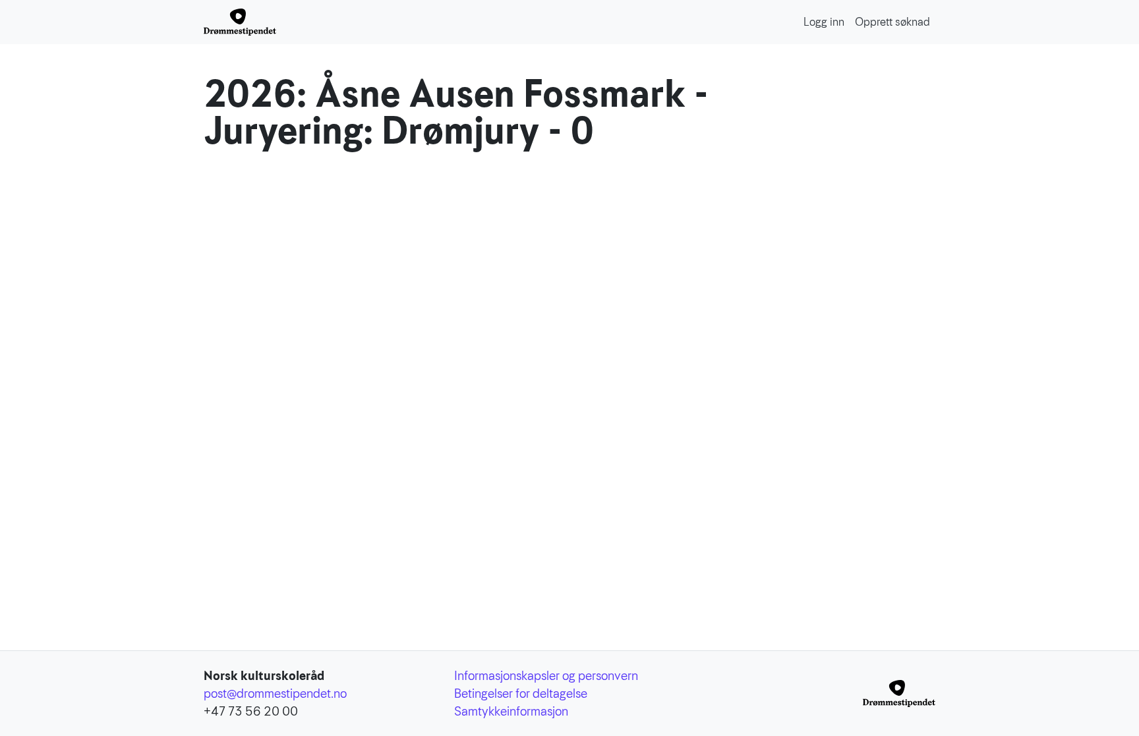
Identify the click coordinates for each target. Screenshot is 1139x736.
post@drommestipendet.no (275, 693)
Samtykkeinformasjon (511, 711)
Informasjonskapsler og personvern (546, 675)
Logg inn (823, 22)
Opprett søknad (892, 22)
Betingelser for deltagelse (520, 693)
